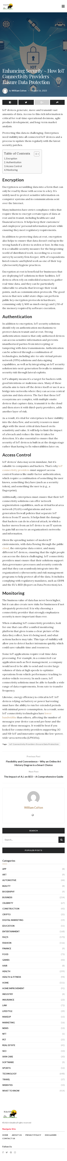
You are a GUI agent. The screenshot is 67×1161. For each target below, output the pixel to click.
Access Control (14, 166)
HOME (5, 982)
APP (4, 869)
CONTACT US (8, 1138)
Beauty (6, 886)
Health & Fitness (11, 977)
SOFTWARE (8, 1062)
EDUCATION (8, 926)
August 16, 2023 (39, 90)
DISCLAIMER (50, 1135)
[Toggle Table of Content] (35, 154)
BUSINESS (7, 897)
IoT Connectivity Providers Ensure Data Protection (34, 744)
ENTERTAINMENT (11, 931)
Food (5, 954)
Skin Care (7, 1056)
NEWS (5, 1028)
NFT (4, 1034)
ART (4, 874)
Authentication (13, 162)
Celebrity (7, 903)
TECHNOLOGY (9, 1073)
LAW (4, 1005)
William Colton (19, 90)
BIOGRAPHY (8, 891)
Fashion (6, 943)
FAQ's (5, 937)
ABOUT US (17, 1135)
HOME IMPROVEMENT (13, 988)
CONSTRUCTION (10, 908)
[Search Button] (61, 840)
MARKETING (8, 1022)
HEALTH (6, 971)
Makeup (6, 1017)
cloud (5, 548)
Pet (4, 1039)
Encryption (11, 158)
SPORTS (6, 1068)
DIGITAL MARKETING (12, 920)
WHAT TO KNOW (10, 1090)
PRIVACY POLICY (33, 1135)
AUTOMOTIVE (9, 880)
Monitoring (12, 170)
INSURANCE (8, 999)
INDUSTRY (7, 994)
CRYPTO (6, 914)
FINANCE (6, 948)
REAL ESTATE (8, 1045)
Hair (4, 965)
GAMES (6, 960)
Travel (6, 1079)
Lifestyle (7, 1011)
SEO (4, 1051)
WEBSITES (7, 1085)
